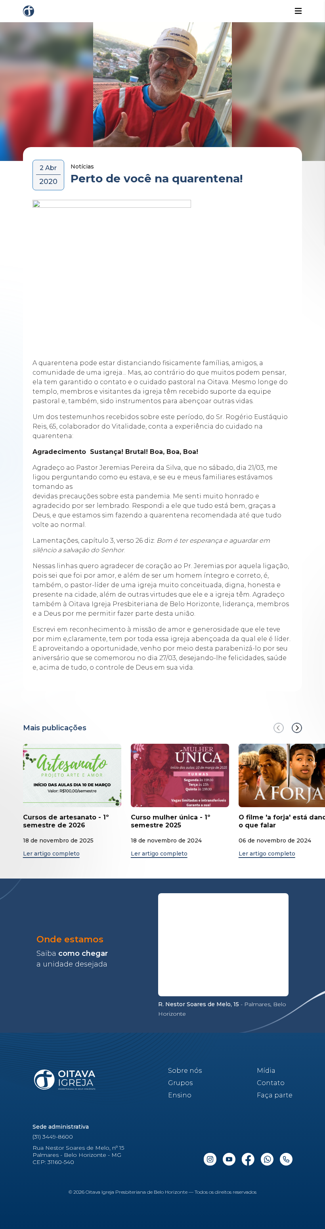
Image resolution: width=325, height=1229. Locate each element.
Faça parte (274, 1095)
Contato (271, 1083)
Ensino (179, 1095)
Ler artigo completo (51, 853)
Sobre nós (185, 1070)
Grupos (180, 1083)
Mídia (266, 1070)
